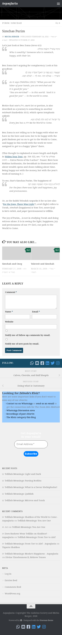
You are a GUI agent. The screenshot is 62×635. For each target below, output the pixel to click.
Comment (11, 292)
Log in (8, 574)
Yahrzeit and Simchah (42, 264)
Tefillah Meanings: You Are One (34, 520)
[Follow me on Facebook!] (42, 363)
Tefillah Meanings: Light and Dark (23, 474)
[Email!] (37, 363)
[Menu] (58, 3)
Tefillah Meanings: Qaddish (19, 494)
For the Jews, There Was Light (18, 204)
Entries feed (11, 580)
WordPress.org (12, 593)
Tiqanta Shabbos (11, 547)
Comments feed (13, 587)
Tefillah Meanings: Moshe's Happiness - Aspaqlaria (31, 553)
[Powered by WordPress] (21, 620)
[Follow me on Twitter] (53, 363)
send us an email (45, 403)
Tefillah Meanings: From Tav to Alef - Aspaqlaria (30, 543)
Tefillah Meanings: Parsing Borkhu (23, 480)
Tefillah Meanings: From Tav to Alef (36, 537)
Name (9, 312)
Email (36, 312)
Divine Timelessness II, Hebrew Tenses (25, 557)
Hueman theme (46, 620)
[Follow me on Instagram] (58, 363)
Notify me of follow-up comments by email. (27, 335)
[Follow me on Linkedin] (47, 363)
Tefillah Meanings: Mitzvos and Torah (25, 500)
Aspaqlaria (10, 3)
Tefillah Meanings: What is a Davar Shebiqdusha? (31, 487)
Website (9, 322)
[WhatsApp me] (32, 363)
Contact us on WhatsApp (19, 403)
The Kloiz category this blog (21, 417)
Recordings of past (20, 414)
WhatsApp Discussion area (20, 410)
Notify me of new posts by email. (22, 344)
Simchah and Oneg (12, 264)
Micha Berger (12, 37)
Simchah (16, 23)
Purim (5, 23)
